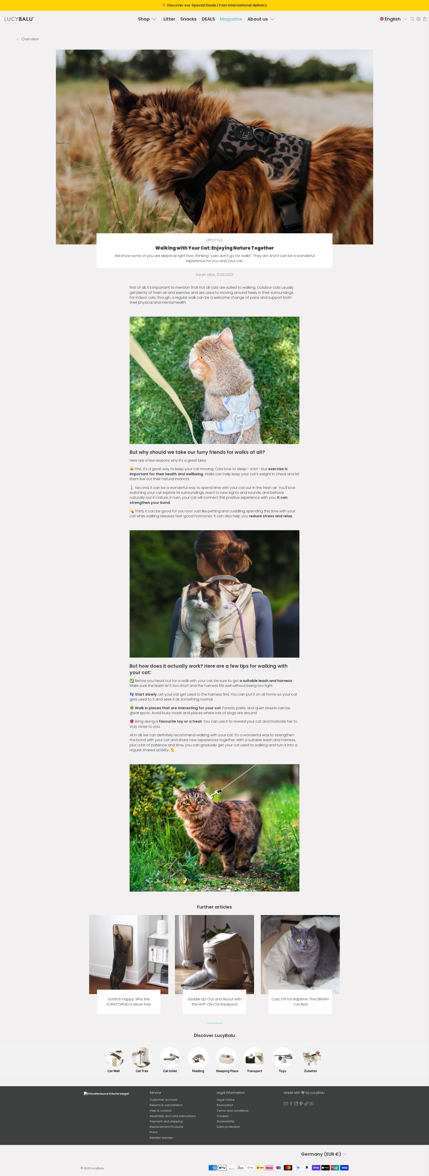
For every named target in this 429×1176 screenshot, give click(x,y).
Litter (169, 19)
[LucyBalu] (19, 19)
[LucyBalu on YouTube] (311, 1104)
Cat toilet (170, 1071)
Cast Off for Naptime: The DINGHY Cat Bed (300, 1002)
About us (257, 19)
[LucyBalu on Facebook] (291, 1104)
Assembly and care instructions (173, 1116)
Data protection (228, 1127)
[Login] (418, 19)
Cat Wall (113, 1071)
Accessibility (225, 1121)
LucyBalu (97, 1168)
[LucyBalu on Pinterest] (301, 1104)
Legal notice (226, 1100)
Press (154, 1132)
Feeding (198, 1071)
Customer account (163, 1100)
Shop (144, 19)
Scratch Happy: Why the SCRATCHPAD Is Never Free (128, 1002)
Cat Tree (142, 1071)
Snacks (188, 19)
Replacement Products (166, 1127)
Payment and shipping (166, 1121)
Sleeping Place (226, 1071)
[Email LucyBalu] (286, 1104)
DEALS (208, 19)
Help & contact (160, 1111)
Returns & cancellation (166, 1105)
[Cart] (425, 19)
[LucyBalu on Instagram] (296, 1104)
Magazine (231, 19)
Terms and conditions (233, 1111)
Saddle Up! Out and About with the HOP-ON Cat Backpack (215, 1002)
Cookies (223, 1116)
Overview (29, 39)
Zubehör (310, 1071)
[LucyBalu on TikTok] (306, 1104)
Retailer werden (161, 1138)
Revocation (225, 1105)
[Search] (412, 19)
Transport (254, 1071)
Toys (282, 1071)
